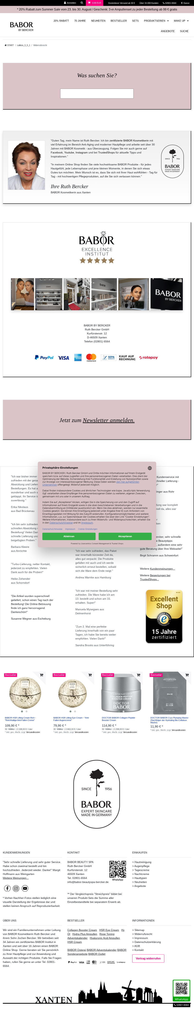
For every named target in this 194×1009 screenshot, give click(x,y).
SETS (135, 21)
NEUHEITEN (98, 21)
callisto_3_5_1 (23, 45)
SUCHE (184, 31)
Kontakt (139, 949)
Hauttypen (141, 878)
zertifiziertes (27, 941)
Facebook (57, 152)
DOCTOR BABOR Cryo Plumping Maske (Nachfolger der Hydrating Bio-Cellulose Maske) (169, 720)
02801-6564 (172, 3)
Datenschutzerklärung (148, 941)
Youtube (69, 152)
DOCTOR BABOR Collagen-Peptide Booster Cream (118, 719)
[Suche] (82, 3)
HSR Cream (74, 941)
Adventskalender (77, 938)
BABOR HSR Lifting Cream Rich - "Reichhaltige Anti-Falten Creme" (20, 719)
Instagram (82, 152)
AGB (137, 945)
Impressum (141, 938)
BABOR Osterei (76, 949)
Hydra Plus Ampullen (84, 934)
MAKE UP (180, 21)
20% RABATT (61, 21)
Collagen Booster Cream (82, 930)
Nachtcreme (142, 874)
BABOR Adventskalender (102, 949)
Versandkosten (33, 732)
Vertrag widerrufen (148, 958)
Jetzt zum (97, 420)
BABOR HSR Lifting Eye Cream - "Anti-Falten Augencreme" (71, 719)
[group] (24, 693)
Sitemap (139, 930)
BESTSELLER (119, 21)
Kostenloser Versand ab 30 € (121, 3)
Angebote (140, 885)
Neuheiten (141, 881)
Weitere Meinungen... (16, 878)
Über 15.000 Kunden (149, 3)
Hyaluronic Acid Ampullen (105, 938)
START (10, 45)
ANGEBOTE (168, 31)
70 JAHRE (80, 21)
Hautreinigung (143, 862)
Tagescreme (142, 870)
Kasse (186, 3)
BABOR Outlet (96, 953)
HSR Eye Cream (109, 930)
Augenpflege (141, 866)
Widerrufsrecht (143, 934)
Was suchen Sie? (97, 75)
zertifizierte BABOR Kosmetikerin (129, 140)
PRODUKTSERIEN (155, 21)
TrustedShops (106, 152)
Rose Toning (106, 934)
